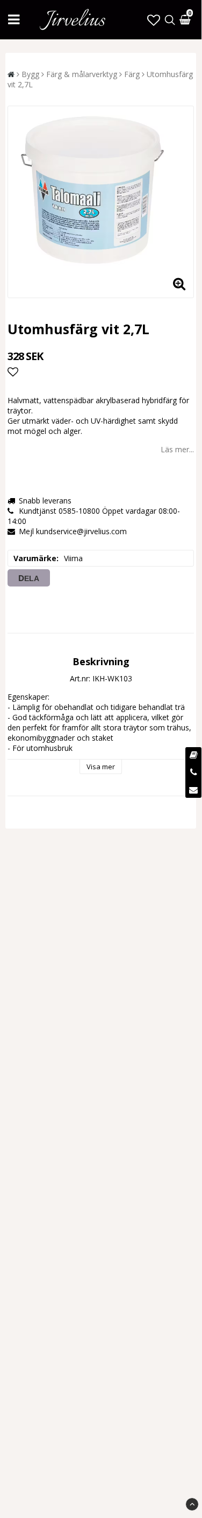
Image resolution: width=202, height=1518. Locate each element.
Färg (132, 74)
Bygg (30, 74)
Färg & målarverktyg (81, 74)
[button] (153, 19)
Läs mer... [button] (177, 449)
